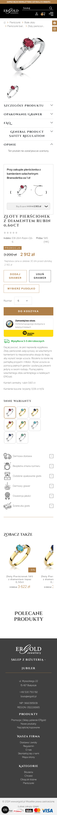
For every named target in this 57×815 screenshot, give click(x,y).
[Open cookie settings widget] (5, 809)
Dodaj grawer (15, 276)
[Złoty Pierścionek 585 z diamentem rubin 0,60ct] (10, 425)
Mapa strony (28, 757)
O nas (29, 749)
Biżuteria (28, 772)
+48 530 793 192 (28, 692)
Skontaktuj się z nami (28, 753)
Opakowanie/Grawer (23, 114)
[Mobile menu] (51, 14)
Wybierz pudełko (21, 288)
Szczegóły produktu (24, 106)
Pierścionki (28, 783)
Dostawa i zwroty (28, 742)
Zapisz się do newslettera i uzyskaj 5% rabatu (28, 2)
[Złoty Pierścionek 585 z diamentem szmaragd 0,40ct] (22, 425)
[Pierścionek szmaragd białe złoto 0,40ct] (22, 437)
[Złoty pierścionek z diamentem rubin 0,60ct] (10, 412)
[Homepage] (11, 11)
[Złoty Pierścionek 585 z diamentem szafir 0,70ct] (34, 412)
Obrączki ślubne (28, 779)
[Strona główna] (5, 23)
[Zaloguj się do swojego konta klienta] (36, 13)
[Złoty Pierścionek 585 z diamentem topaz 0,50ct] (22, 412)
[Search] (50, 8)
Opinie (10, 145)
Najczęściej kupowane (28, 727)
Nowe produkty (28, 723)
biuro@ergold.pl (28, 696)
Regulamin (28, 746)
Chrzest (28, 775)
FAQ (7, 123)
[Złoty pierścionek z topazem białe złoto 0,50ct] (34, 425)
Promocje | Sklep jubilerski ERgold (28, 720)
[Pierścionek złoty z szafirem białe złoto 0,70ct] (10, 437)
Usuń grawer (40, 276)
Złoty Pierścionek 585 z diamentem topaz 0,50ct (19, 579)
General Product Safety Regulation (27, 134)
